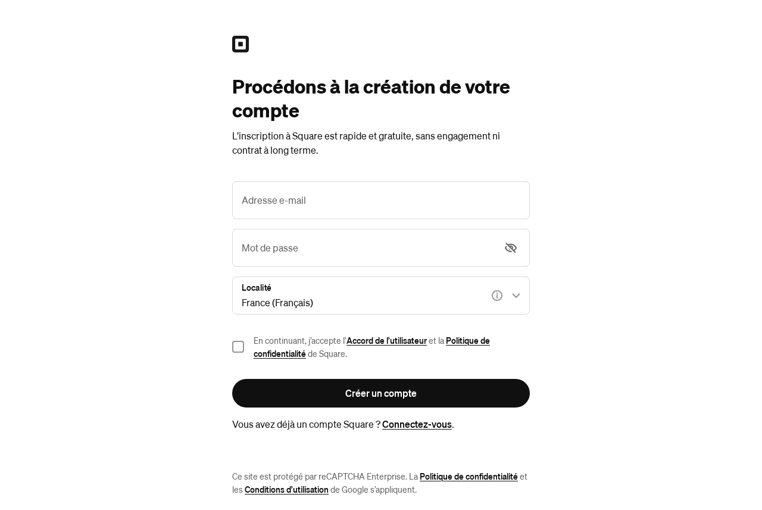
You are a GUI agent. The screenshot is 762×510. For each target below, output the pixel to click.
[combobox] (381, 295)
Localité (256, 287)
